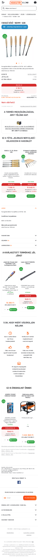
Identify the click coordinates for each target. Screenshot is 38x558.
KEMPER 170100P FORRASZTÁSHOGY (10, 395)
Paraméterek (5, 236)
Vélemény (5, 240)
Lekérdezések (6, 245)
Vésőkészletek (31, 14)
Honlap (3, 14)
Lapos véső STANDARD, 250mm (28, 263)
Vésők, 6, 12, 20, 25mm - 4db (11, 151)
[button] (13, 309)
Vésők (22, 14)
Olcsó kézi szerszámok (8, 446)
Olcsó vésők (19, 446)
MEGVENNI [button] (14, 309)
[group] (10, 286)
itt (32, 541)
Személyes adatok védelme (28, 534)
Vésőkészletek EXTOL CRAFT (28, 106)
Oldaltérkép (10, 533)
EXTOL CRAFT (32, 74)
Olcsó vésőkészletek (29, 446)
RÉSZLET (11, 196)
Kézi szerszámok (13, 14)
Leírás (3, 208)
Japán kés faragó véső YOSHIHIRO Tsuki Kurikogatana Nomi (10, 263)
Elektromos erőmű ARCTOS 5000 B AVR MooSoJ (28, 396)
